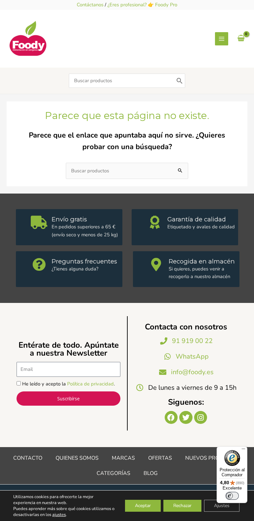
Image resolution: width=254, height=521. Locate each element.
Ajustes (222, 505)
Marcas (123, 458)
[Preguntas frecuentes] (39, 264)
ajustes (59, 515)
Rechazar (182, 505)
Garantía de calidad (196, 219)
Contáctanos (90, 4)
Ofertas (160, 458)
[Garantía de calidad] (154, 222)
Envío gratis (69, 219)
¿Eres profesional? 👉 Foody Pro (142, 4)
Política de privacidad (90, 383)
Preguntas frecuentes (84, 261)
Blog (151, 473)
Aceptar (143, 505)
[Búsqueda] (179, 80)
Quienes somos (77, 458)
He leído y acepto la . (68, 383)
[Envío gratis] (39, 222)
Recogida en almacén (202, 261)
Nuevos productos (213, 458)
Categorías (113, 473)
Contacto (27, 458)
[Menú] (243, 450)
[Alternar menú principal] (221, 38)
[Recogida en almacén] (156, 264)
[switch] (232, 496)
